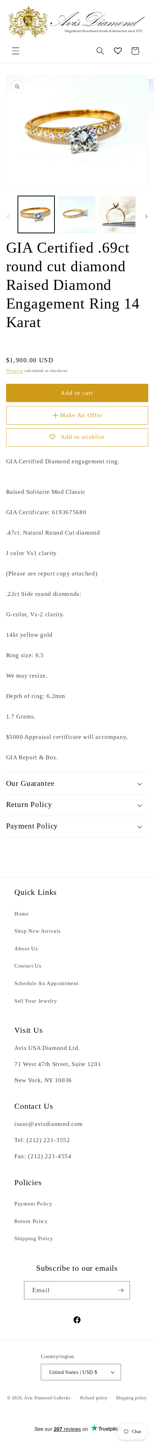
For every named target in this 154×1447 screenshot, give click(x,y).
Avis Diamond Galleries (47, 1398)
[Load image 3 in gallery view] (117, 214)
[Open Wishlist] (117, 50)
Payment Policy (33, 1203)
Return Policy (31, 1221)
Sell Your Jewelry (35, 1001)
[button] (15, 50)
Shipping (14, 370)
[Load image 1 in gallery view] (36, 214)
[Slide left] (8, 216)
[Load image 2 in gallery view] (76, 214)
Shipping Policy (33, 1238)
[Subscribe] (120, 1290)
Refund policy (94, 1397)
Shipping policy (131, 1397)
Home (21, 914)
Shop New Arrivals (37, 931)
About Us (26, 948)
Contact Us (28, 966)
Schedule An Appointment (46, 983)
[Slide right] (146, 216)
